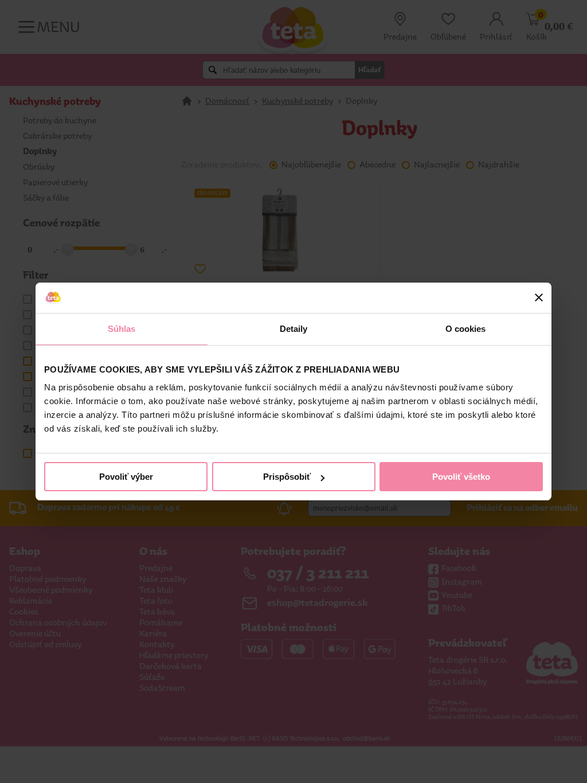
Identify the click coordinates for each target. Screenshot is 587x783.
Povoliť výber (126, 476)
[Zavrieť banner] (539, 297)
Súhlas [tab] (122, 329)
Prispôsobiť (287, 476)
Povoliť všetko (461, 476)
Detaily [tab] (294, 329)
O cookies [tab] (465, 329)
